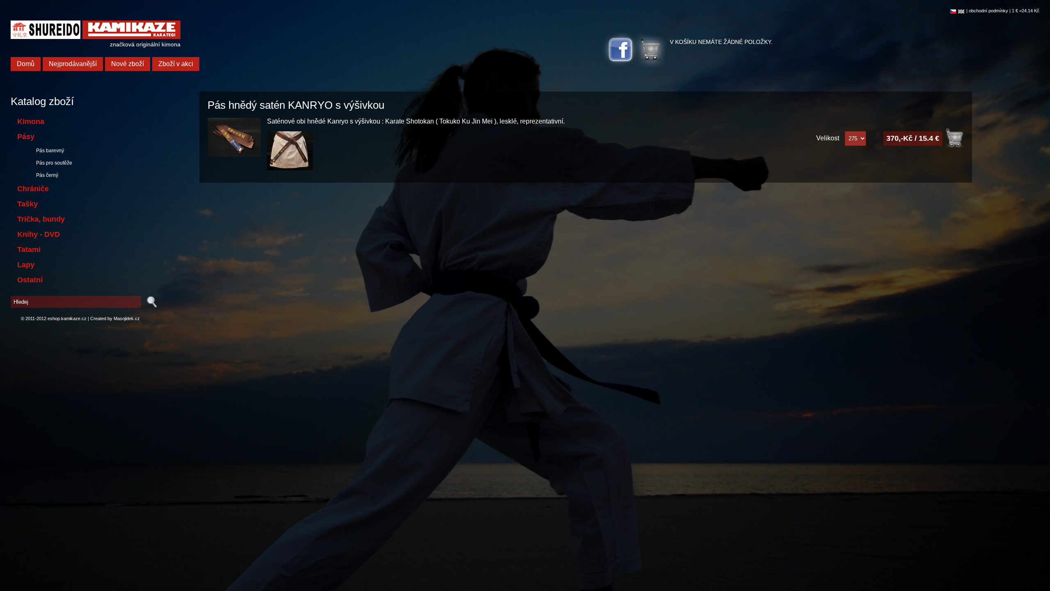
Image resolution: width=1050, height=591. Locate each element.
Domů (25, 63)
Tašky (27, 204)
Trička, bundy (41, 219)
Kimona (30, 121)
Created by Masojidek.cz (115, 318)
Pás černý (46, 175)
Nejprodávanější (73, 63)
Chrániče (33, 189)
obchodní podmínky (988, 10)
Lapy (25, 265)
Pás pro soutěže (53, 163)
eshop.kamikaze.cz (67, 318)
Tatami (29, 249)
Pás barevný (49, 150)
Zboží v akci (175, 63)
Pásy (25, 137)
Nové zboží (127, 63)
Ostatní (30, 280)
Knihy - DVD (38, 234)
